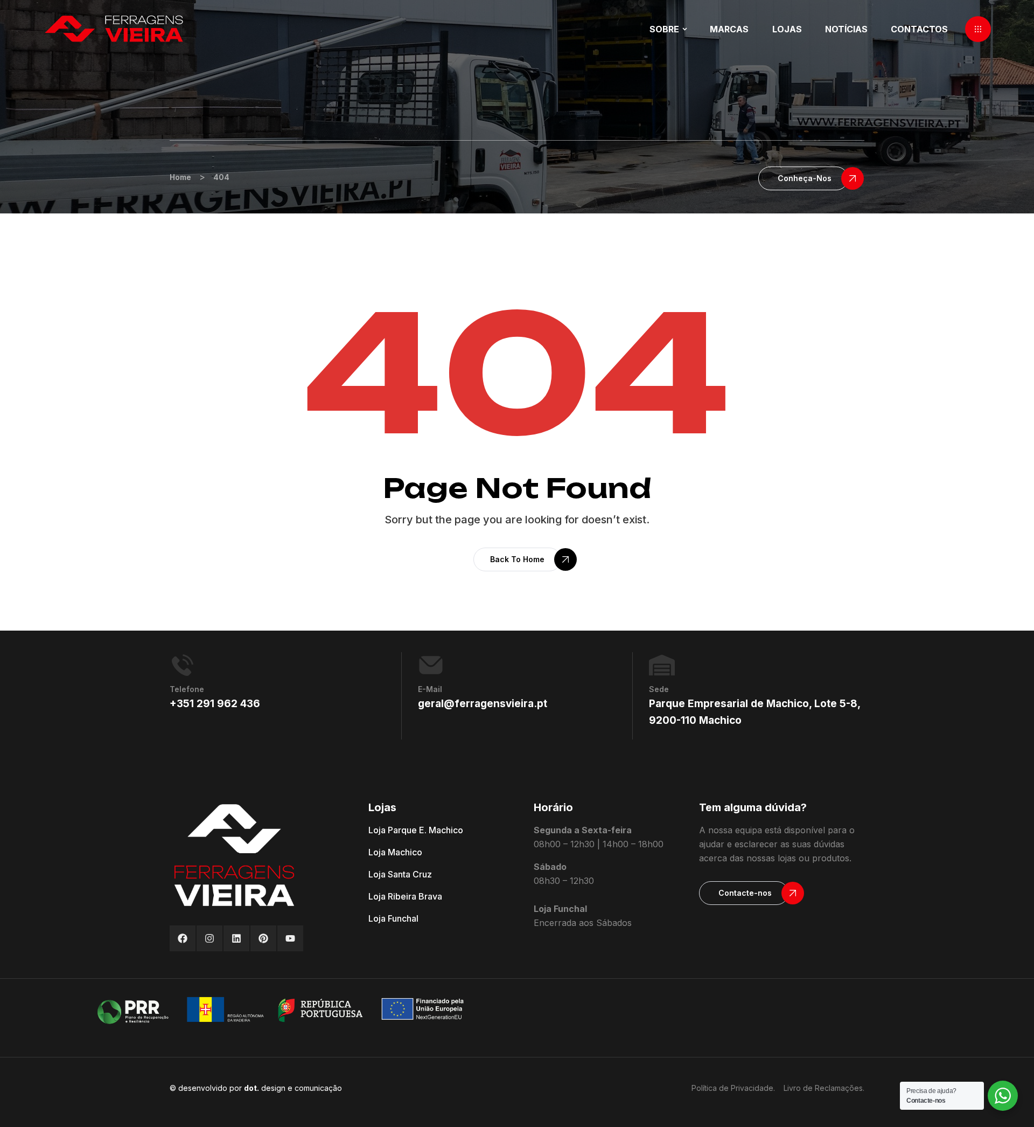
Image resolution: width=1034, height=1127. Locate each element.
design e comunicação (293, 1088)
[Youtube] (290, 938)
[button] (978, 29)
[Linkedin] (236, 938)
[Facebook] (182, 938)
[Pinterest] (263, 938)
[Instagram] (209, 938)
